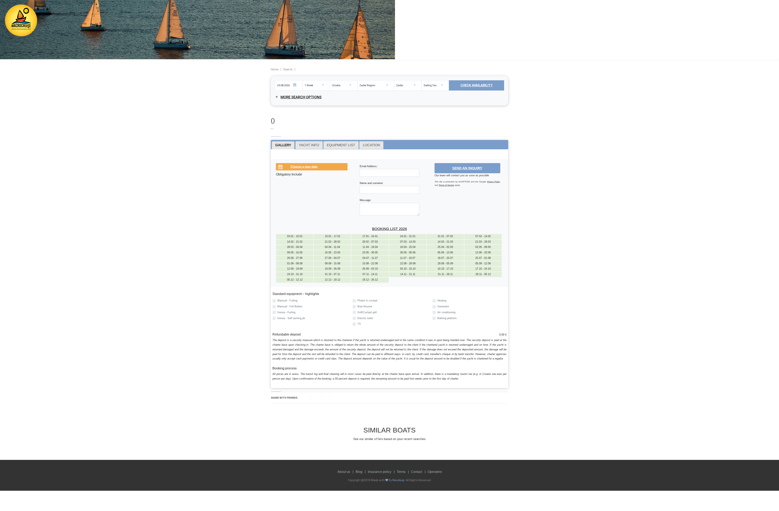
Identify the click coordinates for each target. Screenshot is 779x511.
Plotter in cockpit (367, 300)
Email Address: (369, 166)
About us (343, 471)
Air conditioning (446, 312)
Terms (401, 471)
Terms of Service (446, 185)
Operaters (435, 471)
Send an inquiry (467, 168)
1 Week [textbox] (308, 85)
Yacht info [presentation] (309, 145)
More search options (301, 97)
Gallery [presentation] (283, 145)
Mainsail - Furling (287, 300)
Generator (443, 306)
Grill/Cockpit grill (367, 312)
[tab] (283, 145)
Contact (416, 471)
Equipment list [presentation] (341, 145)
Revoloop (399, 480)
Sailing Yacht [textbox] (431, 85)
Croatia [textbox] (336, 85)
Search (288, 69)
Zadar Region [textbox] (367, 85)
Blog (359, 471)
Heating (441, 300)
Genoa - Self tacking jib (291, 318)
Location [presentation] (371, 145)
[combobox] (316, 85)
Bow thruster (364, 306)
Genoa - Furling (286, 312)
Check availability (477, 85)
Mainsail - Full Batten (289, 306)
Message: (365, 200)
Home (275, 69)
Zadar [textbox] (399, 85)
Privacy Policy (493, 182)
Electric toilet (365, 318)
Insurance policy (379, 471)
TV (359, 323)
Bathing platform (447, 318)
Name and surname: (371, 183)
